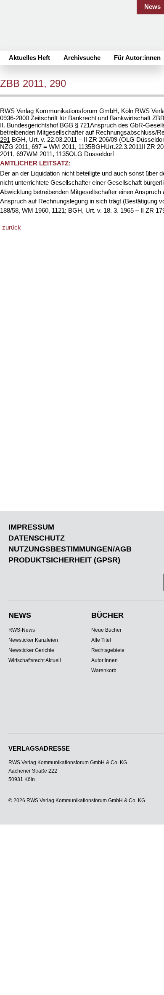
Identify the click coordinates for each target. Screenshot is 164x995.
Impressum (31, 527)
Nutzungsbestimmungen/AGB (70, 549)
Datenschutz (36, 538)
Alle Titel (101, 640)
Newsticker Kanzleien (33, 640)
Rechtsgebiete (107, 650)
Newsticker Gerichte (31, 650)
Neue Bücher (106, 630)
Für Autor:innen (137, 57)
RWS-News (21, 630)
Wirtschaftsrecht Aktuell (34, 660)
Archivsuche (82, 57)
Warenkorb (103, 670)
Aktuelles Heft (29, 57)
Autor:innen (104, 660)
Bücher (107, 615)
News (152, 6)
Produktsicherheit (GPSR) (64, 560)
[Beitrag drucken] (97, 84)
